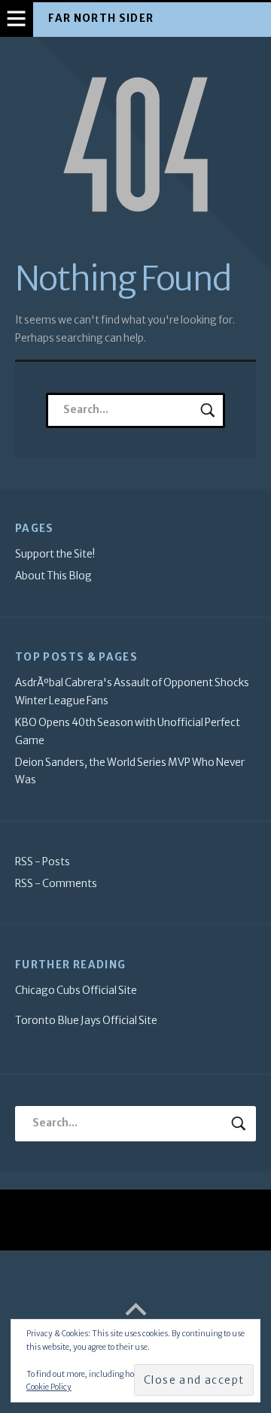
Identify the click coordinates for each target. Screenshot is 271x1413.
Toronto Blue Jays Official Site (86, 1020)
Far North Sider (101, 18)
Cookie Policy (49, 1387)
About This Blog (53, 576)
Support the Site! (55, 554)
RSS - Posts (42, 861)
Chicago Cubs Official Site (76, 990)
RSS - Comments (56, 883)
